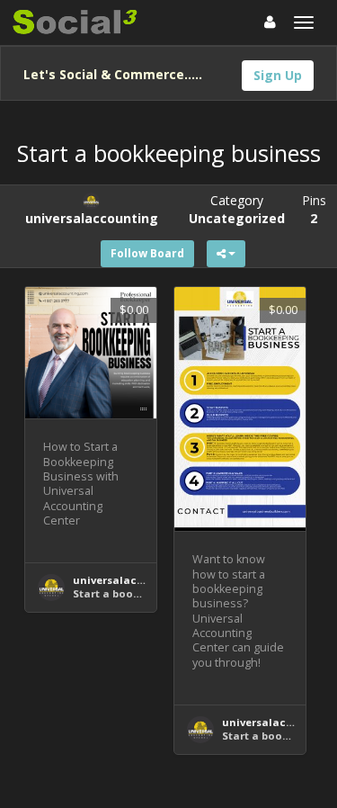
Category (237, 209)
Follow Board (147, 253)
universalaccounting (129, 580)
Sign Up (277, 75)
